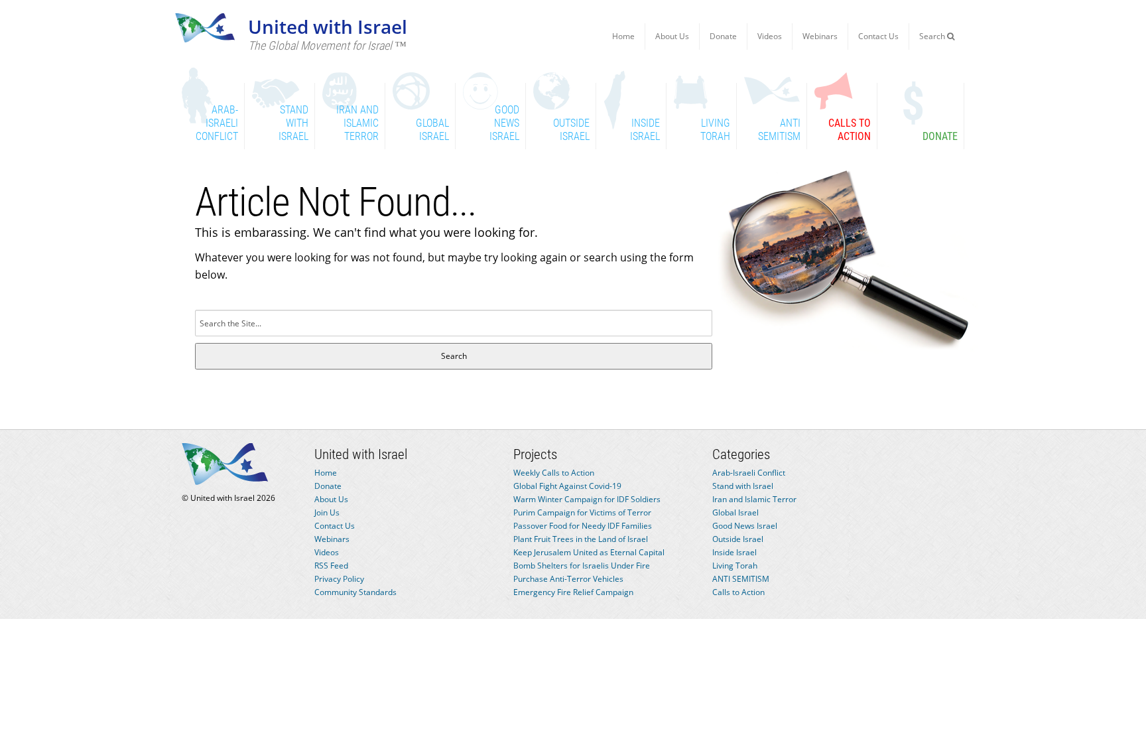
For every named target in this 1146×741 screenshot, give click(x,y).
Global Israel (735, 512)
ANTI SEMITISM (740, 578)
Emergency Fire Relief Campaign (573, 592)
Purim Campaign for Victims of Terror (582, 512)
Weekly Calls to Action (553, 472)
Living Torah (734, 565)
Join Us (327, 512)
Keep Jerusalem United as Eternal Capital (589, 552)
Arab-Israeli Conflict (748, 472)
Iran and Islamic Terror (754, 499)
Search (933, 36)
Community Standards (355, 592)
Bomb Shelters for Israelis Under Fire (581, 565)
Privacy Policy (339, 578)
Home (623, 36)
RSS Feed (331, 565)
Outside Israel (737, 539)
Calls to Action (738, 592)
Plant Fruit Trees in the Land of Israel (580, 539)
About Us (672, 36)
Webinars (820, 36)
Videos (769, 36)
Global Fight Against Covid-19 (567, 486)
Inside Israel (734, 552)
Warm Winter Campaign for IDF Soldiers (587, 499)
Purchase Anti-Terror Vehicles (568, 578)
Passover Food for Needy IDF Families (582, 525)
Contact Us (878, 36)
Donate (723, 36)
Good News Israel (744, 525)
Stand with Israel (742, 486)
